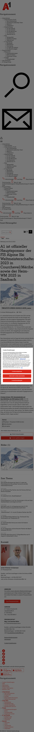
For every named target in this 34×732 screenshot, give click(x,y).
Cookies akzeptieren (17, 371)
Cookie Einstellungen (17, 380)
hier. (22, 367)
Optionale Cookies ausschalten (17, 375)
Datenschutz (23, 358)
